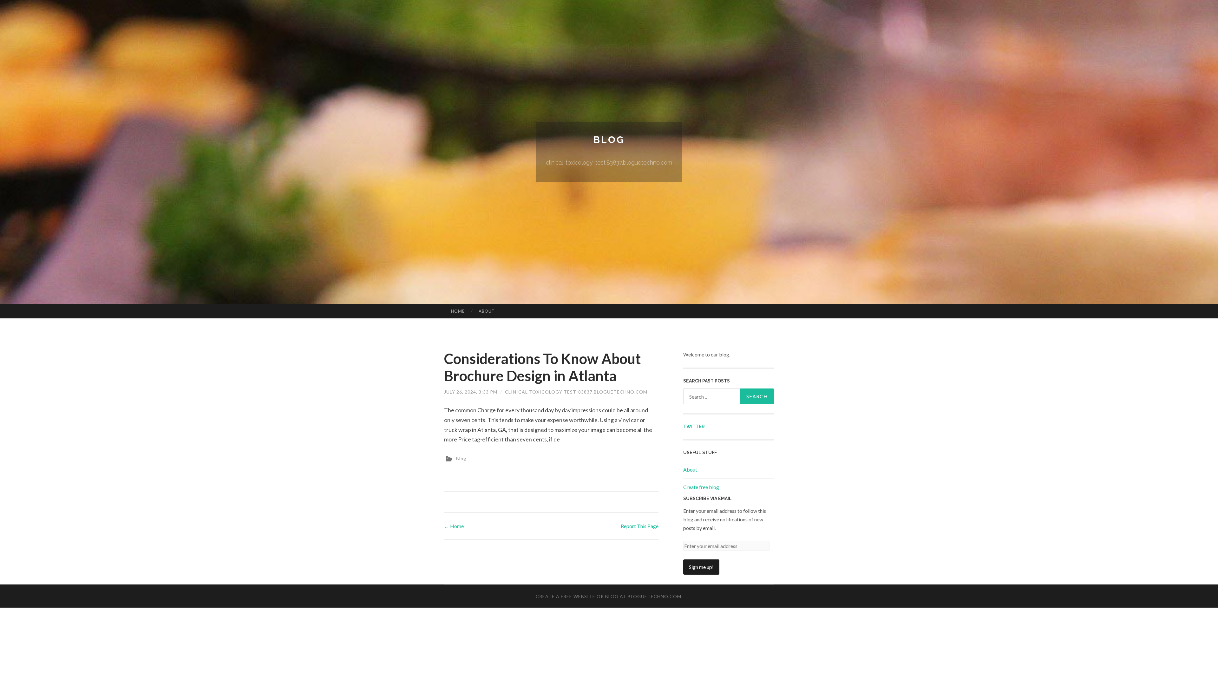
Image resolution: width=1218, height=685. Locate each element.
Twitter (694, 426)
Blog (609, 139)
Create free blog (701, 487)
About (487, 311)
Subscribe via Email (707, 498)
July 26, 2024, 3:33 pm (470, 392)
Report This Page (639, 526)
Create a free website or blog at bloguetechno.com (608, 596)
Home (458, 311)
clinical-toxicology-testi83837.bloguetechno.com (576, 392)
